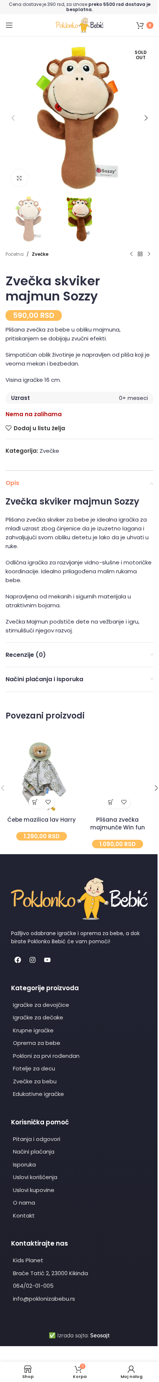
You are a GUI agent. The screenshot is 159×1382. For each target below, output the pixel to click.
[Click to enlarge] (19, 178)
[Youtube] (47, 960)
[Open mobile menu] (9, 25)
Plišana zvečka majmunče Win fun (117, 823)
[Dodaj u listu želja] (48, 802)
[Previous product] (131, 254)
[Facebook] (17, 960)
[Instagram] (32, 960)
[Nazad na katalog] (140, 254)
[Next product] (149, 254)
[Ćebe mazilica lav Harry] (42, 776)
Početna (15, 254)
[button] (13, 118)
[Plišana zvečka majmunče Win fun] (117, 776)
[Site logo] (79, 24)
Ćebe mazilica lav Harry (41, 820)
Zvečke (40, 254)
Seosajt (100, 1335)
